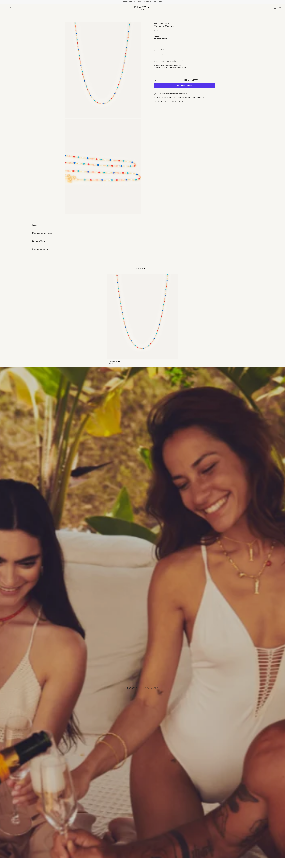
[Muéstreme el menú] (4, 8)
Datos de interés (40, 249)
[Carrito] (280, 8)
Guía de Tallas (39, 241)
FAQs (35, 225)
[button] (9, 8)
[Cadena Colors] (142, 316)
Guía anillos (161, 49)
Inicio (155, 23)
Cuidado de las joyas (42, 233)
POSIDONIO (132, 688)
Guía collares (161, 55)
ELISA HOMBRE (151, 688)
